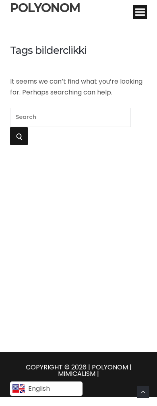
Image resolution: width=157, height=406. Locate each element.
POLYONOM (45, 8)
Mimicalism (77, 373)
